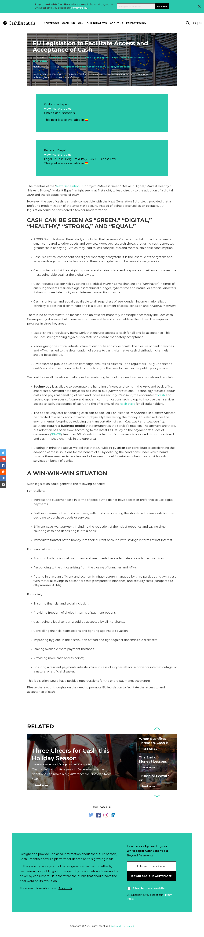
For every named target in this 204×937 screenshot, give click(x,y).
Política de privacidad (122, 926)
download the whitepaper (151, 876)
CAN (80, 23)
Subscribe (162, 6)
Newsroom (51, 23)
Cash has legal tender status (64, 57)
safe (146, 284)
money (135, 413)
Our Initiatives (97, 23)
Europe (110, 66)
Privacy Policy (79, 7)
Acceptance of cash (73, 66)
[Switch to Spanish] (86, 119)
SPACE (56, 434)
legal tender (76, 337)
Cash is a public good (96, 57)
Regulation (123, 66)
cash (75, 195)
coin (54, 391)
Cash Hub (68, 23)
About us (116, 23)
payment (114, 391)
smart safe (162, 413)
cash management (59, 526)
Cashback (132, 421)
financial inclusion (162, 306)
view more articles (57, 108)
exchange (110, 284)
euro (30, 195)
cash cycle (79, 206)
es (194, 23)
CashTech (125, 395)
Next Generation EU (70, 186)
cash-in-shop (155, 421)
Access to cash (96, 66)
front (146, 386)
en (200, 23)
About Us (65, 888)
